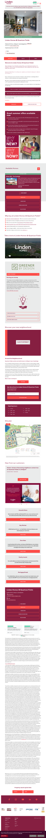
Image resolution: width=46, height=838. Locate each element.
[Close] (44, 832)
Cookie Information (7, 824)
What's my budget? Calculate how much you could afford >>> (23, 89)
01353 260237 (24, 193)
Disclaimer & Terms (7, 820)
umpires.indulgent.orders (14, 45)
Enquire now (23, 201)
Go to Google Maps (23, 397)
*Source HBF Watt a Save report (12, 290)
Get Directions (10, 594)
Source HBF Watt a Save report (10, 663)
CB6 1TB (29, 43)
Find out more (23, 519)
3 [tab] (24, 504)
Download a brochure (32, 104)
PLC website (16, 821)
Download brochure (23, 205)
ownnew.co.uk (23, 739)
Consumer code (16, 826)
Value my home (23, 209)
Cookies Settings (3, 835)
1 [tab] (21, 504)
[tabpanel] (23, 484)
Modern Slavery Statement (7, 827)
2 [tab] (23, 504)
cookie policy (20, 833)
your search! (30, 7)
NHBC (16, 823)
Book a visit (13, 104)
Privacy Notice (7, 822)
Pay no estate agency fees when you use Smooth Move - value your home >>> (23, 93)
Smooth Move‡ (20, 222)
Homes (35, 58)
